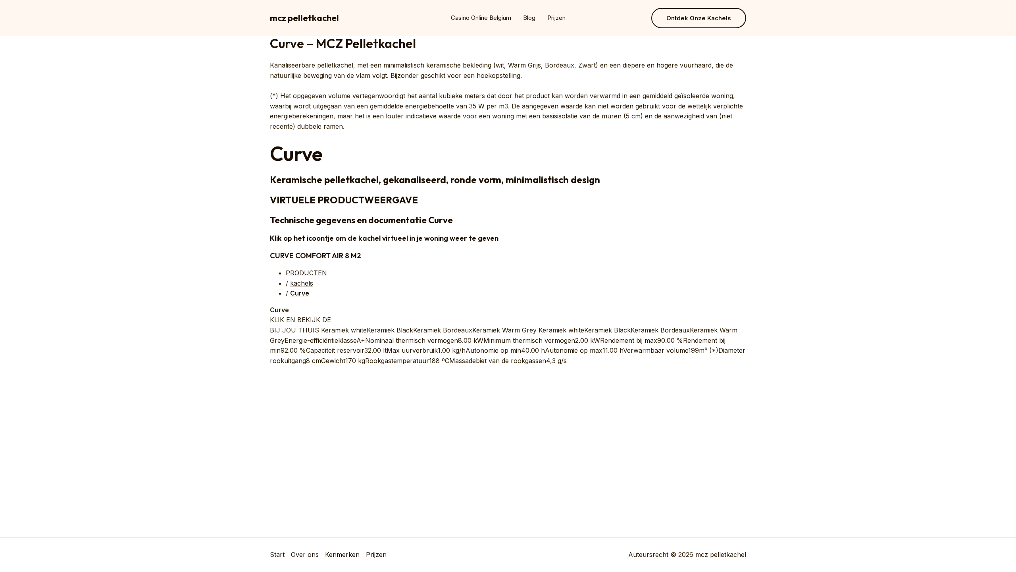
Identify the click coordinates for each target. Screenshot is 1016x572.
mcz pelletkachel (304, 17)
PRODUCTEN (306, 273)
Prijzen (556, 17)
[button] (698, 18)
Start (277, 554)
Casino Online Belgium (481, 17)
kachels (301, 283)
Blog (529, 17)
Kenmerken (342, 554)
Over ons (305, 554)
